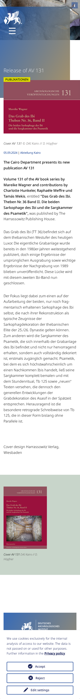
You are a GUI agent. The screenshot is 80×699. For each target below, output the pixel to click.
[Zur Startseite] (40, 625)
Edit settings (40, 690)
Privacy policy (54, 653)
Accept (40, 666)
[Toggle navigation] (12, 30)
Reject (40, 678)
